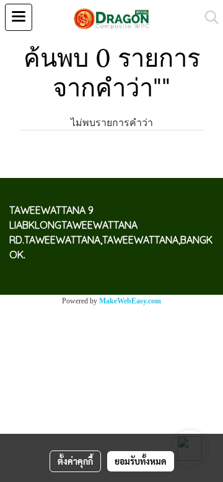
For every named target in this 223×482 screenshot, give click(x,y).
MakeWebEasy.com (130, 301)
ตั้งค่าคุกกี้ (75, 461)
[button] (207, 17)
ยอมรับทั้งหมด (141, 461)
